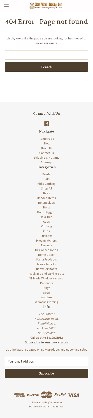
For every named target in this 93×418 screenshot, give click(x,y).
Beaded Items (46, 198)
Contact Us (46, 153)
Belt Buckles (46, 203)
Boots (46, 174)
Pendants (46, 283)
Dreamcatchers (46, 240)
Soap (46, 292)
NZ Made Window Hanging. (46, 278)
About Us (46, 148)
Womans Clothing (46, 302)
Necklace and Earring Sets (46, 274)
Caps (46, 221)
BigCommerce (53, 402)
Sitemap (46, 162)
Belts (46, 207)
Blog (47, 143)
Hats (47, 179)
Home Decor (46, 255)
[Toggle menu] (6, 6)
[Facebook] (46, 123)
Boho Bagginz (46, 212)
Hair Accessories (46, 250)
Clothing (46, 226)
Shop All (46, 188)
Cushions (46, 236)
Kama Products (46, 259)
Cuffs (46, 231)
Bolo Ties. (46, 217)
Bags (46, 193)
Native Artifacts (46, 269)
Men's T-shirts (46, 264)
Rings (46, 288)
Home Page (46, 139)
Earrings (46, 245)
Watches (46, 297)
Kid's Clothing (46, 184)
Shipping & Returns (46, 157)
